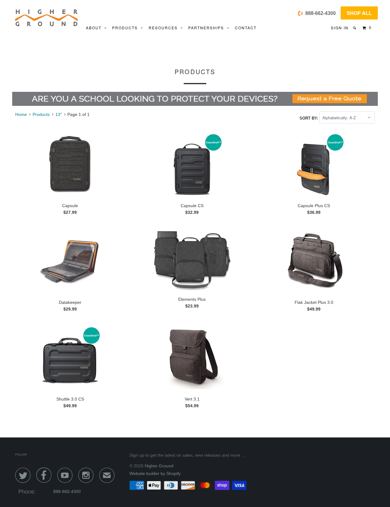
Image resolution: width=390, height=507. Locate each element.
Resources (165, 27)
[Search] (355, 28)
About (95, 27)
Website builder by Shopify (155, 473)
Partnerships (207, 27)
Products (126, 27)
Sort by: (309, 118)
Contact (246, 27)
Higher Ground (159, 465)
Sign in (340, 27)
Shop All (359, 12)
